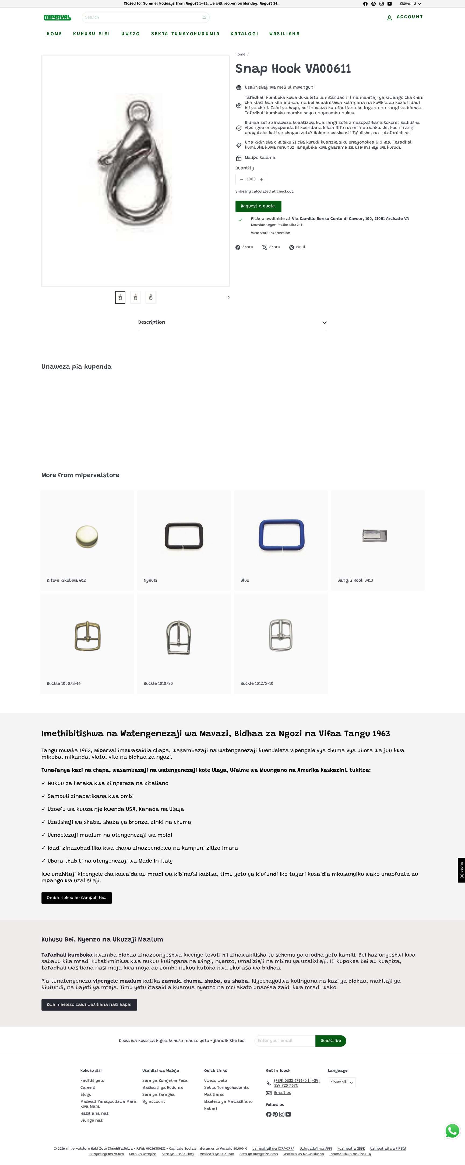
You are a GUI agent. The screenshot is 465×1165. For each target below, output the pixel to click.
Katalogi (245, 34)
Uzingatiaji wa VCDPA (106, 1154)
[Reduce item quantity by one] (241, 179)
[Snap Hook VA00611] (71, 417)
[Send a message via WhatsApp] (452, 1131)
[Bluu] (281, 540)
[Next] (226, 297)
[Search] (204, 17)
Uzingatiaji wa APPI (316, 1148)
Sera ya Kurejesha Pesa (165, 1081)
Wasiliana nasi (95, 1114)
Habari (210, 1109)
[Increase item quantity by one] (261, 179)
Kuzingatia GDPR (351, 1148)
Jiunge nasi (92, 1121)
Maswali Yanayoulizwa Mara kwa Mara (108, 1104)
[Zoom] (135, 170)
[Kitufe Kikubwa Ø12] (87, 540)
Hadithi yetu (92, 1081)
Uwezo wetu (215, 1081)
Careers (87, 1088)
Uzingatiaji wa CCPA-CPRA (273, 1148)
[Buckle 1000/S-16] (87, 644)
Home (54, 34)
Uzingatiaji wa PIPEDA (388, 1148)
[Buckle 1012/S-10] (281, 644)
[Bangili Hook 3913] (378, 540)
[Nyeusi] (184, 540)
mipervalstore (97, 475)
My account (153, 1102)
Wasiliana (284, 34)
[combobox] (146, 17)
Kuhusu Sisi (92, 34)
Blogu (85, 1095)
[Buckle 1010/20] (184, 644)
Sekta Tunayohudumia (185, 34)
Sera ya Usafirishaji (178, 1154)
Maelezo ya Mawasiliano (228, 1102)
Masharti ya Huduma (162, 1088)
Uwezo (130, 34)
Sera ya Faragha (158, 1095)
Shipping (243, 192)
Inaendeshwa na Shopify (350, 1154)
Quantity (244, 168)
